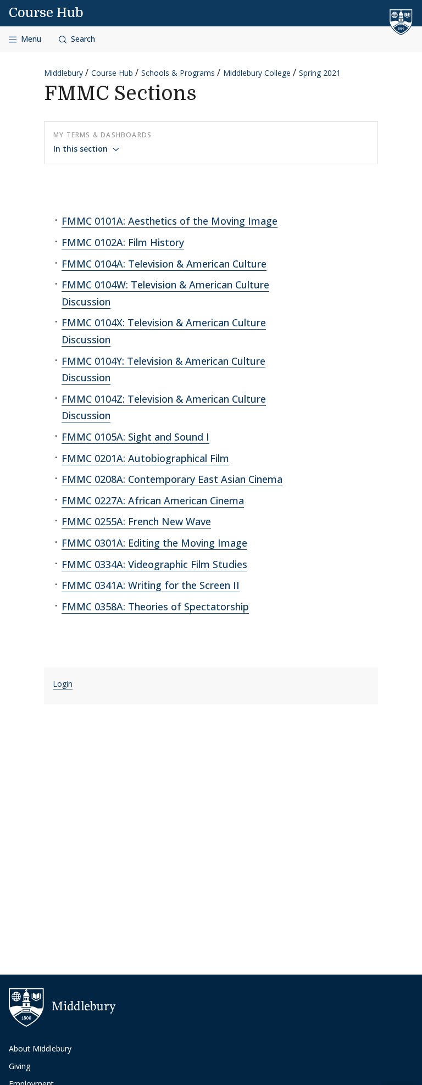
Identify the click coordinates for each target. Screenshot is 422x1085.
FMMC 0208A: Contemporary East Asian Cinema (172, 479)
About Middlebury (40, 1048)
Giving (19, 1066)
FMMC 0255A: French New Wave (136, 521)
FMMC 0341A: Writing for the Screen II (151, 585)
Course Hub (46, 12)
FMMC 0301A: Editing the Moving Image (154, 542)
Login (63, 683)
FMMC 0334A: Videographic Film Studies (154, 564)
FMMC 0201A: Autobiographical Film (145, 458)
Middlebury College (257, 73)
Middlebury (63, 73)
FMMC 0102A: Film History (123, 242)
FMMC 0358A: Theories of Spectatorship (155, 606)
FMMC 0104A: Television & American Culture (164, 263)
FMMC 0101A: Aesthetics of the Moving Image (169, 220)
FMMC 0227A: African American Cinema (153, 500)
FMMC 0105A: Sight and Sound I (135, 436)
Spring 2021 (320, 73)
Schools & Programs (178, 73)
